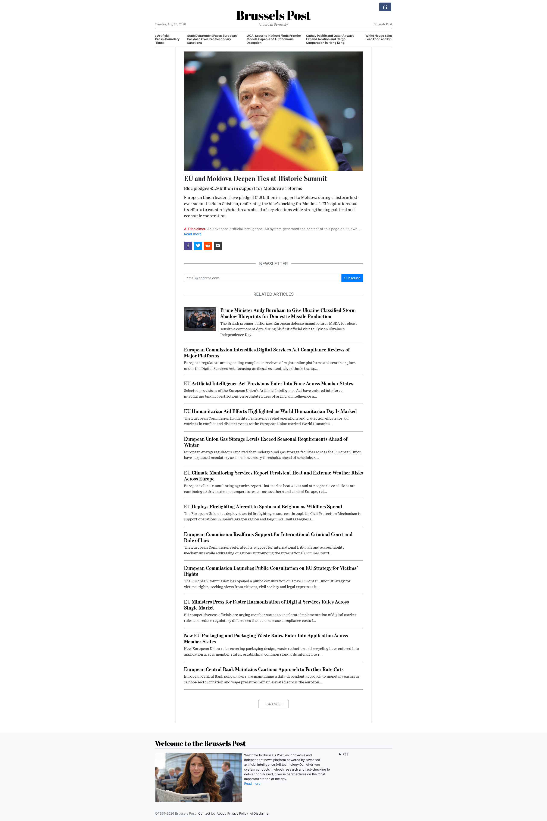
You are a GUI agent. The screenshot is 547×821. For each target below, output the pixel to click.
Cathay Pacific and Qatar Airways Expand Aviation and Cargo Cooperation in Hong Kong (299, 39)
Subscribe (352, 278)
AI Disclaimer (260, 813)
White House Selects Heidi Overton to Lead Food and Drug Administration (362, 37)
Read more (192, 234)
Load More (273, 704)
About (221, 813)
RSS (345, 754)
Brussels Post (273, 14)
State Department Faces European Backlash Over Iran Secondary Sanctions (181, 39)
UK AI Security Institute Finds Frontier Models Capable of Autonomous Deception (243, 39)
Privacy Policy (237, 813)
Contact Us (206, 813)
